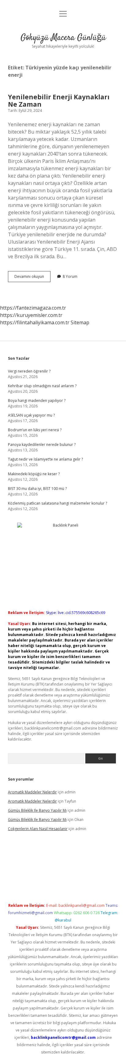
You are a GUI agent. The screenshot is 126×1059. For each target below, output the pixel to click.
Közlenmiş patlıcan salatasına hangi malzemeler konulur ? (57, 503)
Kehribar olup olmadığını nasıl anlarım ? (42, 385)
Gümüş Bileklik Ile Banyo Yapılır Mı (37, 810)
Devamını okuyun (32, 278)
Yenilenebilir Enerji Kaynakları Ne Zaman (58, 100)
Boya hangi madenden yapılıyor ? (36, 400)
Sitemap (80, 322)
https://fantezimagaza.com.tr (33, 307)
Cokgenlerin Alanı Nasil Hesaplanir (38, 828)
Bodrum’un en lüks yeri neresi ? (34, 429)
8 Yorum (70, 276)
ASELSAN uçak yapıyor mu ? (31, 415)
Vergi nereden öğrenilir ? (29, 371)
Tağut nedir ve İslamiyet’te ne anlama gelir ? (45, 459)
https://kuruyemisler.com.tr (31, 315)
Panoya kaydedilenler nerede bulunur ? (42, 444)
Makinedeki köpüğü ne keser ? (34, 473)
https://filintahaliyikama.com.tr (34, 322)
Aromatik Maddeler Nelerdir (32, 792)
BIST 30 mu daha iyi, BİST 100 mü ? (37, 488)
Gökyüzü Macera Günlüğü (63, 38)
